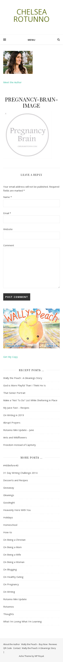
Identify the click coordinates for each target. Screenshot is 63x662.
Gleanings (8, 495)
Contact (17, 648)
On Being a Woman (13, 562)
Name (7, 197)
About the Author (11, 644)
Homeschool (10, 524)
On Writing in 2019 (13, 415)
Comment (8, 245)
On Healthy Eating (13, 576)
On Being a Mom (12, 547)
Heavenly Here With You (17, 510)
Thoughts (8, 614)
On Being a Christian (14, 539)
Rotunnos (8, 606)
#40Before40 (10, 465)
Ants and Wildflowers (15, 437)
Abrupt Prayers (11, 422)
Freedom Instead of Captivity (19, 444)
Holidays (8, 517)
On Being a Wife (12, 554)
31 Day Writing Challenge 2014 (20, 472)
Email (7, 213)
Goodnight (9, 502)
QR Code (7, 648)
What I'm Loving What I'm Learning (22, 621)
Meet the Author (12, 82)
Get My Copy (10, 356)
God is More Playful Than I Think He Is (24, 385)
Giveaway (8, 487)
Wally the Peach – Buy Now (34, 644)
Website (8, 229)
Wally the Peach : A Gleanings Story (22, 378)
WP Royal (39, 656)
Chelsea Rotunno (31, 15)
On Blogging (10, 569)
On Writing (9, 591)
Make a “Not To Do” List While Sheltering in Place (30, 400)
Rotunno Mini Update (15, 599)
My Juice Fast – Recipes (16, 407)
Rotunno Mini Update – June (18, 430)
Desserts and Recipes (15, 480)
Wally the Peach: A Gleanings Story (39, 648)
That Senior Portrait (14, 392)
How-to (7, 532)
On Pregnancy (11, 584)
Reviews (53, 644)
